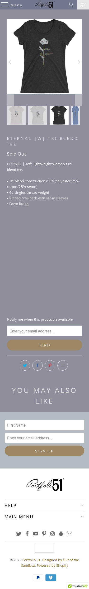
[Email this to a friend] (62, 365)
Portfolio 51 (31, 560)
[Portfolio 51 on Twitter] (19, 533)
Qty (9, 259)
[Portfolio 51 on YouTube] (35, 533)
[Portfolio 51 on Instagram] (52, 533)
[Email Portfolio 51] (69, 533)
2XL (50, 245)
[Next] (78, 62)
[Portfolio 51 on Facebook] (27, 533)
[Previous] (10, 62)
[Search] (71, 4)
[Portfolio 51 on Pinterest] (44, 533)
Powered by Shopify (52, 565)
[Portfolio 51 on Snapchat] (61, 533)
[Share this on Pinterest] (50, 365)
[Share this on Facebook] (37, 365)
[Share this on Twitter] (25, 365)
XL (39, 245)
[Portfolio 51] (44, 4)
